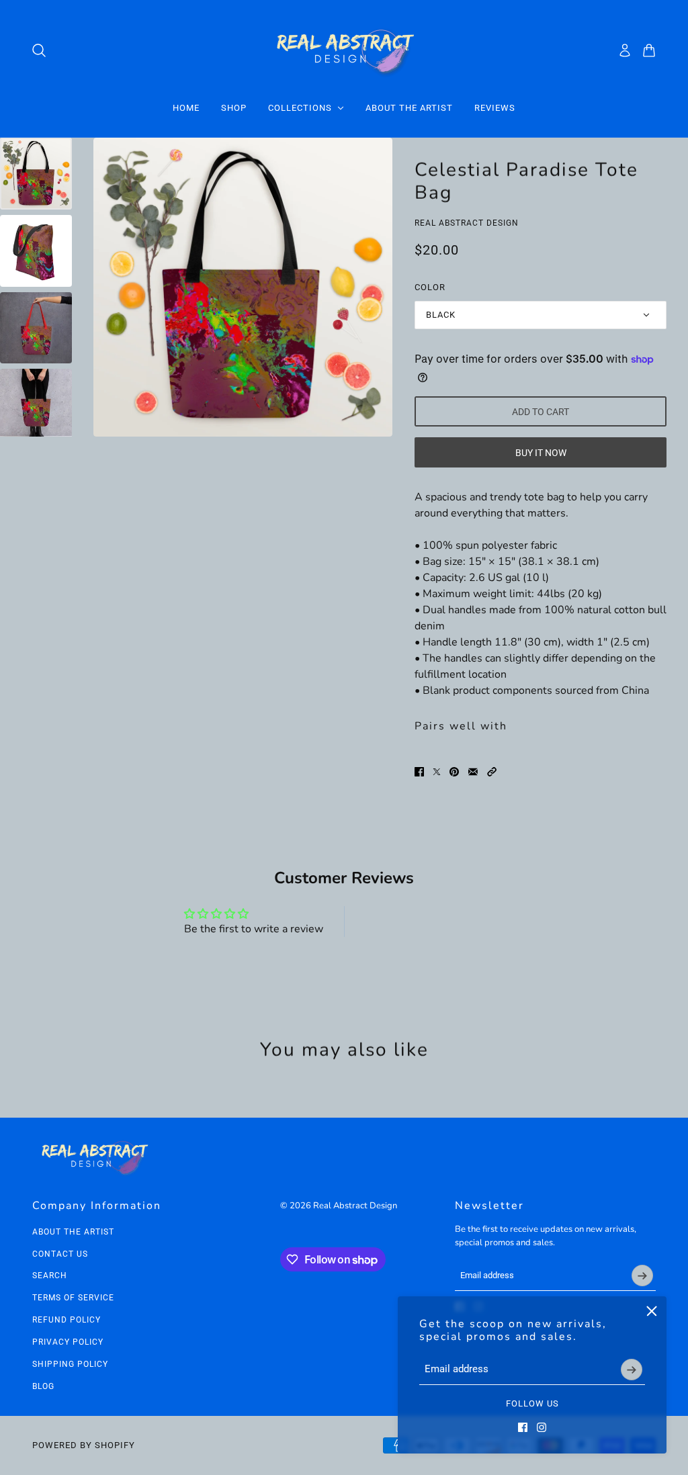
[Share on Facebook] (419, 771)
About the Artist (73, 1232)
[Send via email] (473, 771)
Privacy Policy (67, 1342)
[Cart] (649, 50)
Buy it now (540, 452)
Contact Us (60, 1254)
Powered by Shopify (83, 1445)
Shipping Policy (70, 1364)
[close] (651, 1311)
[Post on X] (437, 772)
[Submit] (631, 1369)
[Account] (625, 50)
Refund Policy (66, 1320)
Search (49, 1275)
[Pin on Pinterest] (454, 771)
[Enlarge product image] (242, 287)
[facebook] (522, 1427)
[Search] (39, 50)
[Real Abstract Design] (344, 50)
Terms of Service (73, 1297)
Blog (43, 1386)
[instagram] (541, 1427)
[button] (491, 771)
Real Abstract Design (467, 223)
